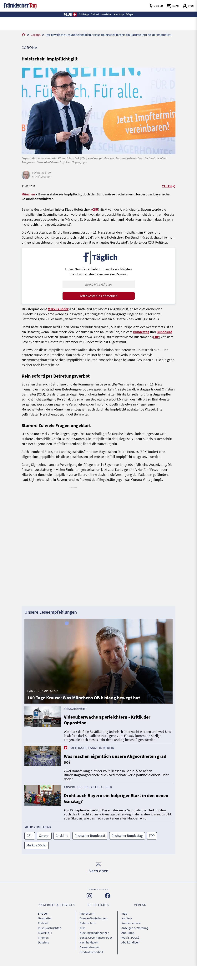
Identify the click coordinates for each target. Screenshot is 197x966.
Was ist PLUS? (130, 937)
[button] (70, 14)
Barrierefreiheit (90, 947)
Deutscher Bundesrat (89, 835)
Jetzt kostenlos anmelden (98, 296)
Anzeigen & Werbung (134, 928)
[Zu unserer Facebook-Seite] (107, 896)
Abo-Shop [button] (119, 14)
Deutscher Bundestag (127, 835)
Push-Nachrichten (49, 928)
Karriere (126, 918)
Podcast (43, 923)
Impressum (87, 913)
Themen (43, 937)
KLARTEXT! (45, 933)
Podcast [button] (95, 14)
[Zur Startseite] (23, 35)
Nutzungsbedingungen (94, 933)
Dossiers (43, 942)
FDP (156, 337)
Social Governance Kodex (96, 937)
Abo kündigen (130, 942)
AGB (82, 928)
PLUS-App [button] (83, 14)
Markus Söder (58, 309)
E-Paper (43, 913)
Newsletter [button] (106, 14)
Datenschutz (88, 923)
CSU (95, 209)
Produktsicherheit (91, 952)
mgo (124, 913)
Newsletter (45, 918)
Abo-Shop (127, 933)
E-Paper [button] (130, 14)
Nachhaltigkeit (89, 942)
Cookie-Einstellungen (93, 918)
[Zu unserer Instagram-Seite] (89, 896)
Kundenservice (131, 923)
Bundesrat (164, 332)
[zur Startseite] (20, 5)
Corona (35, 35)
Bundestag (141, 332)
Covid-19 (62, 835)
